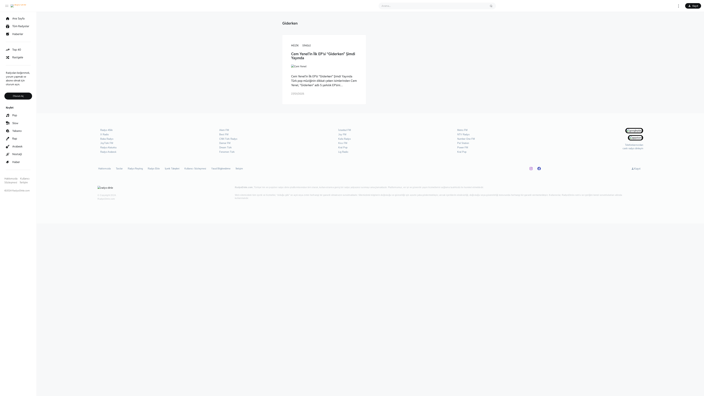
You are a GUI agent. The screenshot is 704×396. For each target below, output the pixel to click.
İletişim (24, 182)
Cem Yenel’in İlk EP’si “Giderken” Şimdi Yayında (323, 56)
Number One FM (466, 139)
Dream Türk (225, 147)
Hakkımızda (10, 178)
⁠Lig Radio (343, 152)
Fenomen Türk (227, 152)
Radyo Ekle (154, 168)
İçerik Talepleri (172, 168)
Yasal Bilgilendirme (220, 168)
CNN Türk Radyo (228, 139)
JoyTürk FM (106, 143)
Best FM (223, 134)
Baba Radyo (106, 139)
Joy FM (342, 134)
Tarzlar (119, 168)
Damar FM (224, 143)
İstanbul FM (344, 130)
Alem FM (224, 130)
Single (306, 45)
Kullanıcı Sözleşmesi (195, 168)
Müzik (295, 45)
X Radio (104, 134)
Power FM (462, 147)
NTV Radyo (463, 134)
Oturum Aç (18, 96)
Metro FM (462, 130)
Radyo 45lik (106, 130)
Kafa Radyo (344, 139)
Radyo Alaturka (108, 147)
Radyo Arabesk (108, 152)
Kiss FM (342, 143)
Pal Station (463, 143)
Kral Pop (342, 147)
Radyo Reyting (135, 168)
